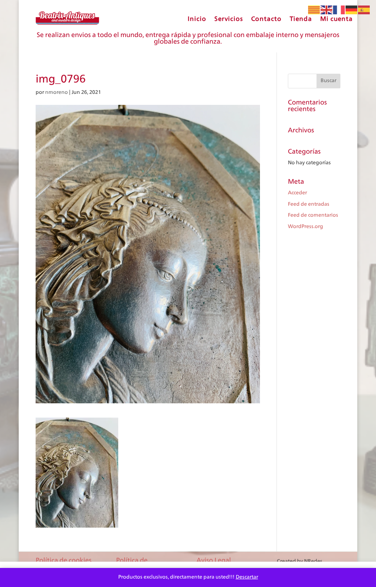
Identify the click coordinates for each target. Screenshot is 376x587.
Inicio (197, 19)
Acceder (297, 192)
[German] (352, 9)
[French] (339, 9)
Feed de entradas (308, 204)
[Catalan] (314, 9)
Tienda (301, 19)
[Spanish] (364, 9)
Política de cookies (63, 560)
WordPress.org (305, 226)
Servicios (228, 19)
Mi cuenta (336, 19)
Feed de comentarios (313, 215)
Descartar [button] (247, 577)
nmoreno (56, 92)
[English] (327, 9)
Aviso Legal (213, 560)
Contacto (266, 19)
